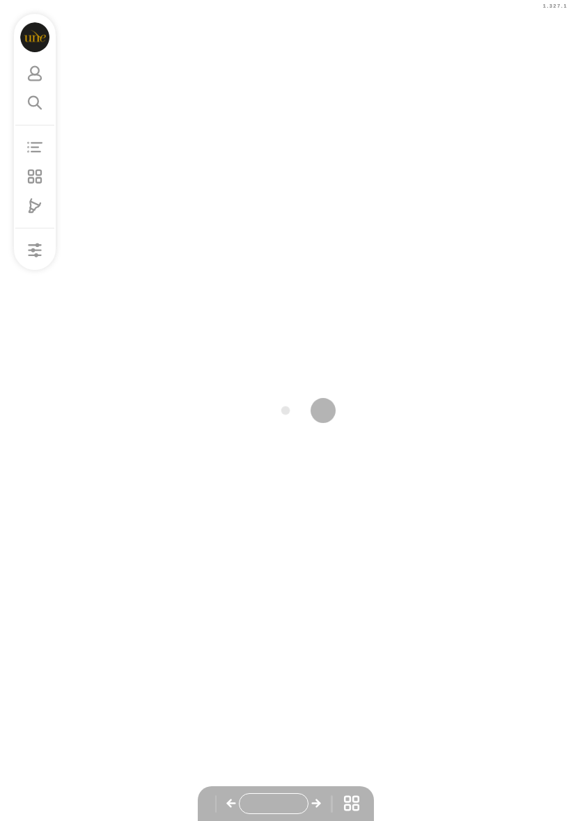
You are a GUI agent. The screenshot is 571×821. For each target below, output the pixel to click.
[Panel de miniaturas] (34, 176)
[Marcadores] (34, 206)
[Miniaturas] (351, 803)
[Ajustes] (34, 250)
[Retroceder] (231, 803)
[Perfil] (34, 73)
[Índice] (34, 147)
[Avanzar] (316, 803)
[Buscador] (34, 103)
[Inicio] (35, 37)
